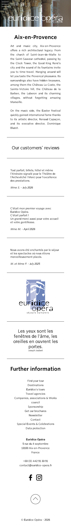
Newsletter (35, 415)
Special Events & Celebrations (35, 424)
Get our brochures (35, 411)
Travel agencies (35, 393)
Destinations (36, 385)
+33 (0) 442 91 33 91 (35, 461)
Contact (35, 419)
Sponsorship (35, 406)
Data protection (35, 428)
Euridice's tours (35, 389)
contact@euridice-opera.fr (35, 465)
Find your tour (35, 380)
